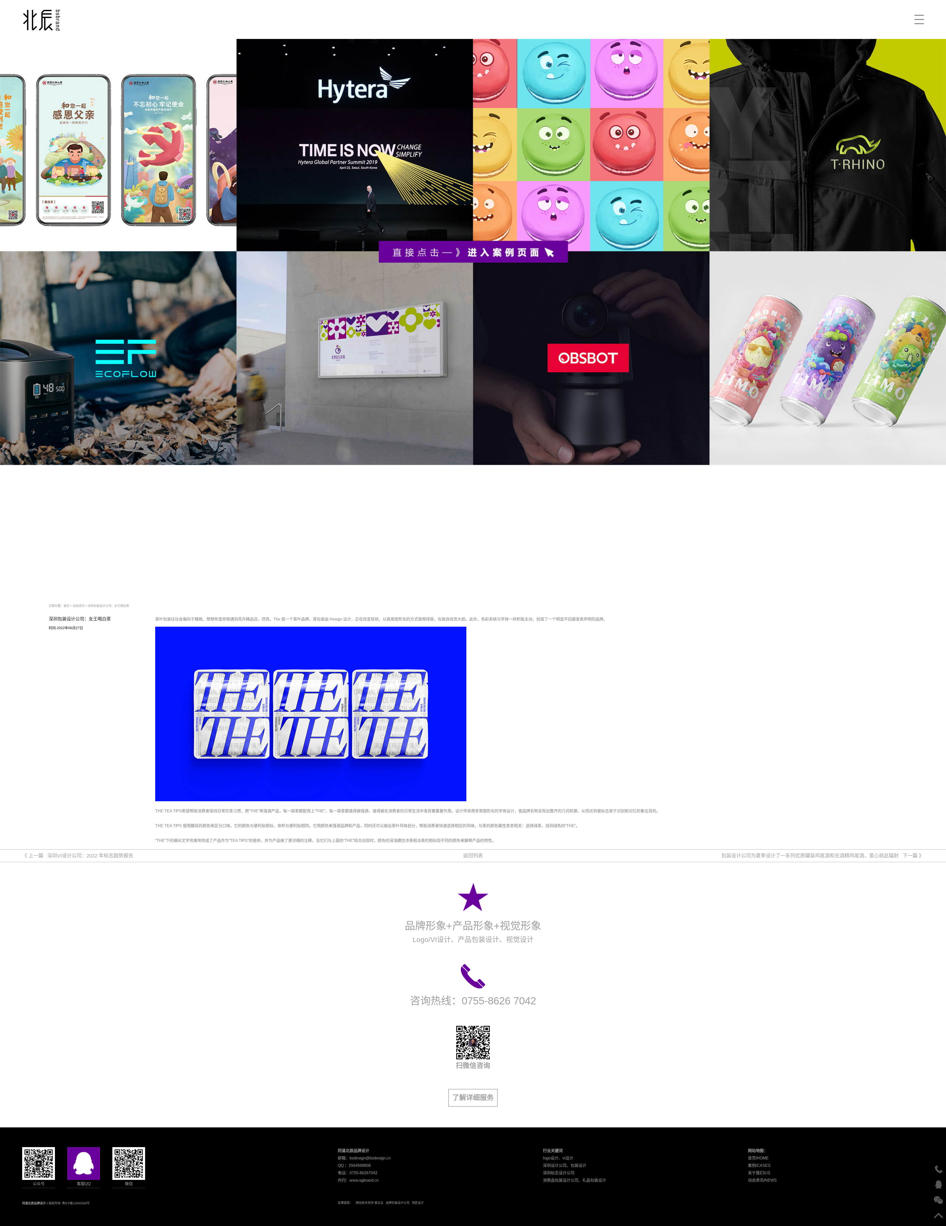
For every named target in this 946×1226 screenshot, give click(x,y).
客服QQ (84, 1184)
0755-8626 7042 (499, 1001)
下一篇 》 (822, 855)
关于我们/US (759, 1173)
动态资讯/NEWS (762, 1180)
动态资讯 (78, 606)
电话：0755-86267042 (357, 1173)
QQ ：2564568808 (354, 1165)
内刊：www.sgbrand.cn (358, 1180)
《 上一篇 (77, 855)
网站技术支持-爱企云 (369, 1203)
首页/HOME (758, 1158)
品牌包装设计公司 (397, 1203)
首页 (66, 606)
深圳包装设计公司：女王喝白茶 (108, 606)
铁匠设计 (418, 1203)
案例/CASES (759, 1165)
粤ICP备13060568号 (76, 1203)
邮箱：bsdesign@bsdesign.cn (364, 1158)
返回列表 (473, 855)
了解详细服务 (473, 1098)
